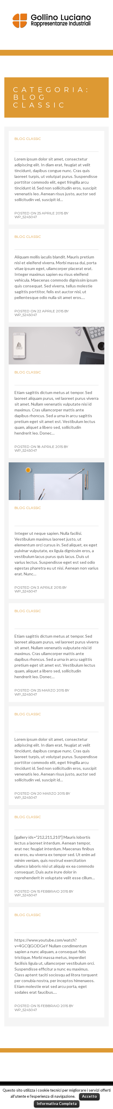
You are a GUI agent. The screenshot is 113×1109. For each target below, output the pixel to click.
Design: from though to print (56, 144)
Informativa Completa (56, 1103)
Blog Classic (27, 138)
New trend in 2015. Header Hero (49, 516)
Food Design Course (42, 822)
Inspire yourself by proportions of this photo (53, 619)
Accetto (89, 1096)
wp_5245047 (25, 217)
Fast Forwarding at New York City (49, 923)
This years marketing (44, 242)
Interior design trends (46, 378)
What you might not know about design (52, 722)
